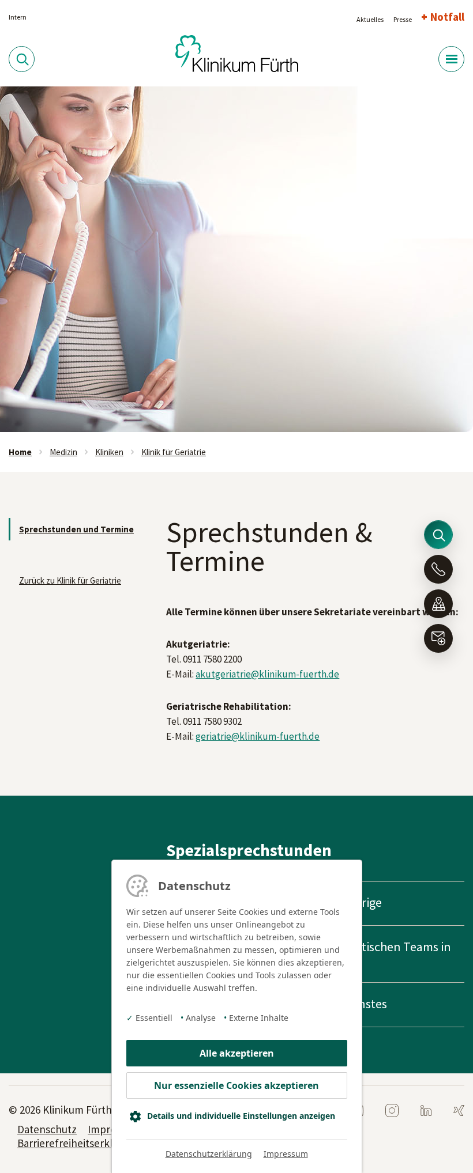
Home (20, 452)
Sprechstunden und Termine (76, 529)
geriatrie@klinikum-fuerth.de (258, 736)
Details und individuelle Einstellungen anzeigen (241, 1115)
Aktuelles (370, 19)
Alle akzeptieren (237, 1053)
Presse (402, 19)
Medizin (63, 452)
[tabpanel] (236, 259)
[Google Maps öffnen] (438, 603)
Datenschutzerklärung (209, 1153)
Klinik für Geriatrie (173, 452)
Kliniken (109, 452)
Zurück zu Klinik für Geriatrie (70, 580)
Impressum (286, 1153)
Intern (18, 17)
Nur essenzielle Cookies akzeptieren (236, 1085)
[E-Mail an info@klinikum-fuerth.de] (438, 638)
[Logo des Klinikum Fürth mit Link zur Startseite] (236, 52)
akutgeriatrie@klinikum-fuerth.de (267, 674)
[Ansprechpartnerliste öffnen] (438, 569)
